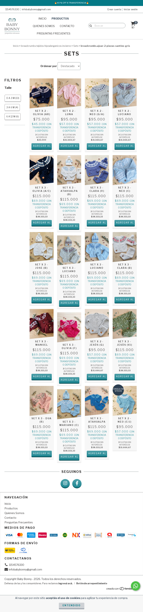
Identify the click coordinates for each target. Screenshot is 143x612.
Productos (60, 18)
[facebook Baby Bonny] (77, 483)
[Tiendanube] (122, 589)
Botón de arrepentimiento (91, 583)
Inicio (42, 18)
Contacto (67, 26)
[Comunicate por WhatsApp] (135, 586)
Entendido (72, 605)
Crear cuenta (114, 9)
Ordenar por (48, 66)
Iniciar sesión (131, 9)
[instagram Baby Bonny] (65, 483)
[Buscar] (89, 25)
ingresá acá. (65, 583)
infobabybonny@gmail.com (36, 9)
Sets (75, 46)
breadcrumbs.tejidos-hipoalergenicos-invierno (46, 46)
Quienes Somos (44, 26)
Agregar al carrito (42, 146)
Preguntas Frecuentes (53, 33)
